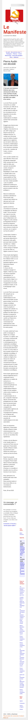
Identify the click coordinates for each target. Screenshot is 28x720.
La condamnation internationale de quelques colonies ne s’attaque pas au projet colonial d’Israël (23, 616)
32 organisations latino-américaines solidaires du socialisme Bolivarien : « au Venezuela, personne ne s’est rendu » (22, 657)
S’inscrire (13, 523)
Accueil (8, 52)
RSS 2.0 (5, 717)
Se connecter (14, 716)
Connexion (6, 523)
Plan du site (6, 716)
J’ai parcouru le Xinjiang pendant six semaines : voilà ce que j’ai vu (22, 591)
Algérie (21, 701)
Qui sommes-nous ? (16, 52)
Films (11, 57)
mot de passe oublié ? (10, 525)
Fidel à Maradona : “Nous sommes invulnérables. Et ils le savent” (23, 629)
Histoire (21, 709)
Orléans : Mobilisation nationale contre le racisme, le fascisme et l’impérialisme (23, 568)
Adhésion (16, 57)
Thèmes (15, 53)
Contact (21, 716)
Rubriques (9, 53)
